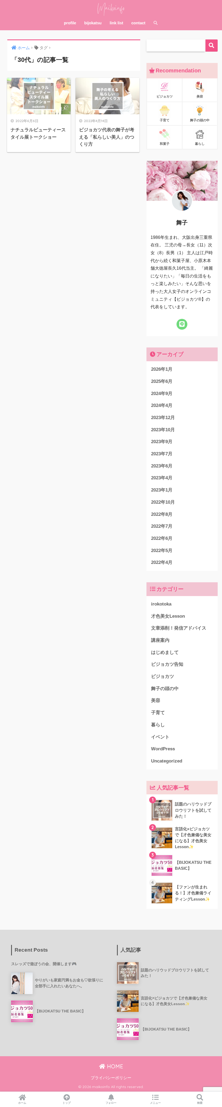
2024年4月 (161, 405)
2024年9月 (161, 393)
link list (116, 23)
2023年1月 (161, 490)
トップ (67, 1102)
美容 (155, 700)
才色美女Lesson (168, 616)
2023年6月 (161, 466)
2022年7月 (161, 526)
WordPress (163, 748)
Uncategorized (166, 761)
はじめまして (165, 652)
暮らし (158, 724)
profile (70, 23)
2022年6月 (161, 538)
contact (138, 23)
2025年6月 (161, 381)
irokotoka (161, 604)
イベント (160, 737)
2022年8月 (161, 514)
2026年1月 (161, 369)
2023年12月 (163, 417)
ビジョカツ (162, 676)
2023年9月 (161, 441)
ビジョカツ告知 (167, 664)
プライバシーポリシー (111, 1078)
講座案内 (160, 640)
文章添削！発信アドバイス (178, 628)
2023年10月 (163, 429)
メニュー (155, 1102)
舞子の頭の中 (165, 688)
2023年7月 (161, 453)
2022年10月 (163, 502)
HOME (114, 1066)
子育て (158, 712)
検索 (211, 45)
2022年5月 (161, 550)
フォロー (111, 1102)
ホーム (22, 1102)
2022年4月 (161, 562)
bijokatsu (93, 23)
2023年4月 (161, 477)
